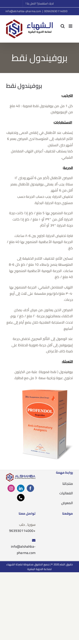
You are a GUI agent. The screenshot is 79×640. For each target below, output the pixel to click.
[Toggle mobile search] (63, 26)
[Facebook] (30, 488)
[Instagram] (11, 488)
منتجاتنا (67, 483)
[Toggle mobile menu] (71, 26)
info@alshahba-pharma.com (23, 11)
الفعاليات (66, 493)
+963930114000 (22, 530)
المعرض (67, 503)
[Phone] (20, 497)
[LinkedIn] (20, 488)
